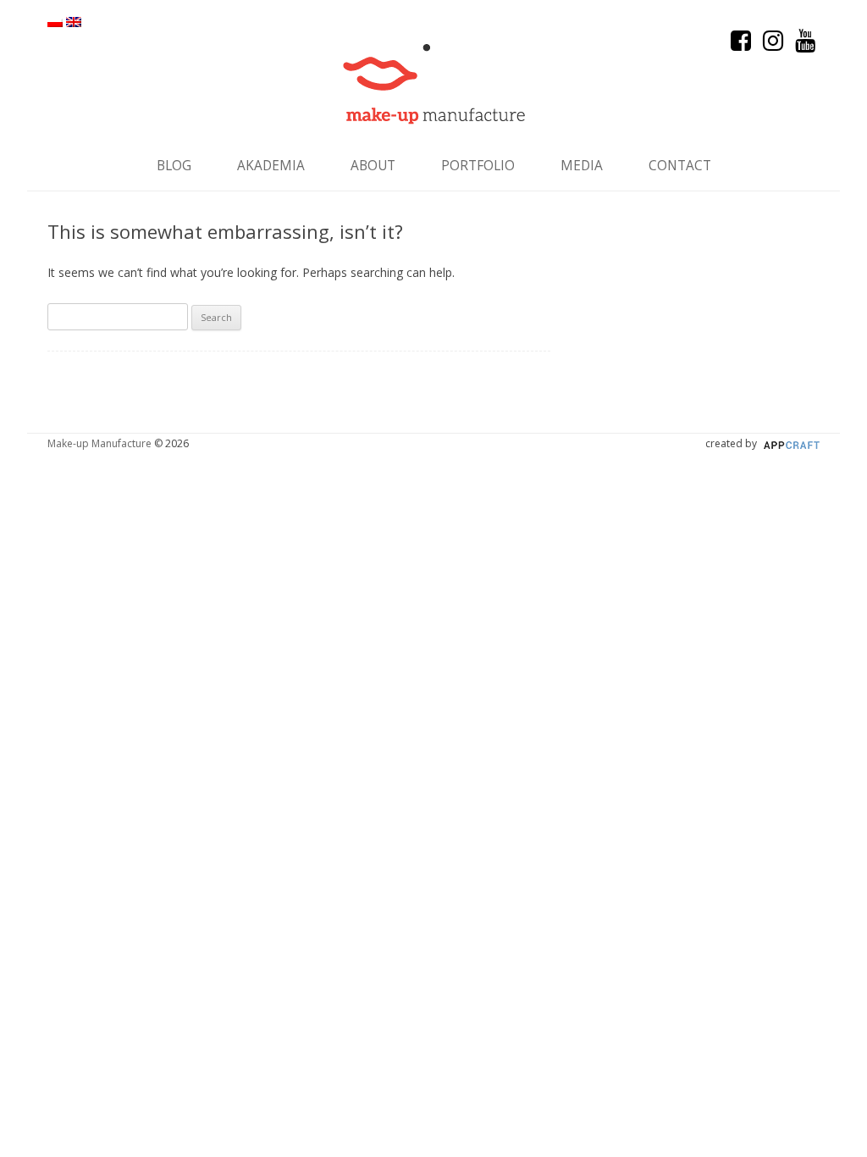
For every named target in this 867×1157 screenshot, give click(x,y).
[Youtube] (805, 44)
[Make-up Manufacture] (434, 84)
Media (582, 165)
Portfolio (478, 165)
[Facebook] (742, 44)
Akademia (271, 165)
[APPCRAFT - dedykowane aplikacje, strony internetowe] (789, 443)
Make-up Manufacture (99, 443)
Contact (680, 165)
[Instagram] (775, 44)
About (373, 165)
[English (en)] (73, 22)
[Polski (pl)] (55, 22)
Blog (174, 165)
